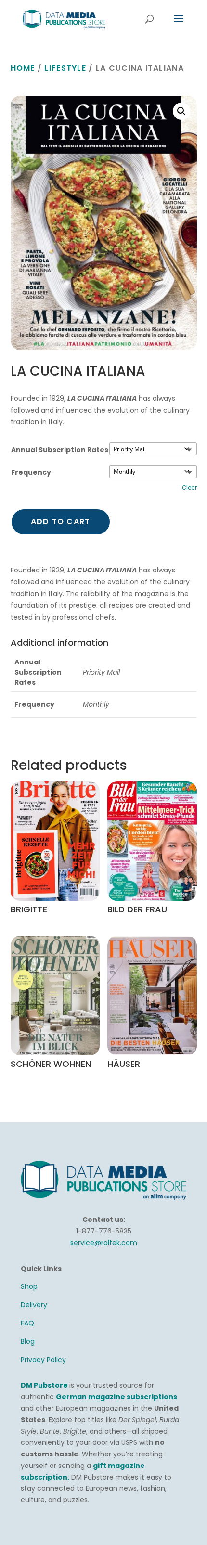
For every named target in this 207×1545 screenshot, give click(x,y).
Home (23, 68)
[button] (181, 111)
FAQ (27, 1323)
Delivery (34, 1305)
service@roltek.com (103, 1242)
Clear (189, 488)
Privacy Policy (43, 1359)
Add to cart (61, 521)
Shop (29, 1286)
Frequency (31, 472)
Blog (28, 1341)
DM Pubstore (44, 1385)
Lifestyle (65, 68)
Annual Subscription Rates (59, 449)
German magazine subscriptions (116, 1397)
